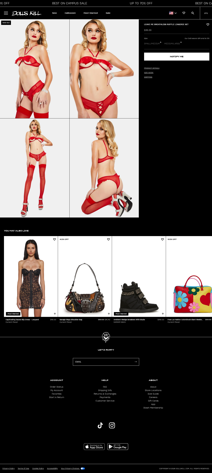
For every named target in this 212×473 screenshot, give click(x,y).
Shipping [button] (148, 77)
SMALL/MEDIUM (152, 44)
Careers (153, 397)
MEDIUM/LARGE (172, 44)
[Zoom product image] (34, 68)
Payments (105, 397)
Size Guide (153, 394)
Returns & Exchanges (105, 394)
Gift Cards (153, 401)
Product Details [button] (151, 68)
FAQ (105, 387)
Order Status (56, 387)
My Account (57, 390)
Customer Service (105, 401)
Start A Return (56, 397)
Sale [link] (108, 13)
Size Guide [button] (148, 72)
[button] (69, 3)
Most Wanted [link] (91, 13)
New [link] (54, 13)
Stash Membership (153, 408)
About (153, 387)
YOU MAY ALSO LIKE (16, 230)
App (153, 404)
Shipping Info (105, 390)
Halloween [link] (70, 13)
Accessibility (52, 468)
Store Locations (153, 390)
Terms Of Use (23, 468)
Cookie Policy (38, 468)
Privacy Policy (8, 468)
